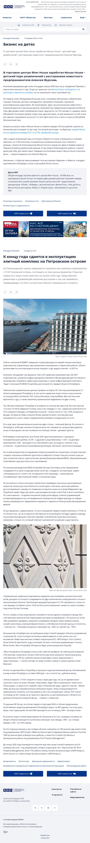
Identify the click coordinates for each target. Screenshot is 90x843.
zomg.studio (45, 838)
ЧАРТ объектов (28, 17)
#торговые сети (32, 201)
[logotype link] (14, 6)
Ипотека (48, 17)
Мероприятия (77, 797)
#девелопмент (64, 761)
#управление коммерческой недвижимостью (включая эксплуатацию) (33, 766)
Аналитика (66, 17)
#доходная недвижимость (43, 761)
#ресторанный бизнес (51, 201)
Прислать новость (65, 25)
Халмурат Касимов (11, 38)
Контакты (57, 789)
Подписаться (46, 25)
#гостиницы (24, 761)
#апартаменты (9, 761)
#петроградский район (76, 766)
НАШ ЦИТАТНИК (32, 2)
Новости (7, 17)
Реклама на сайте (75, 790)
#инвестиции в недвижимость (16, 205)
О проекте (57, 795)
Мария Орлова (80, 11)
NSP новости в (21, 213)
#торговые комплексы (12, 201)
